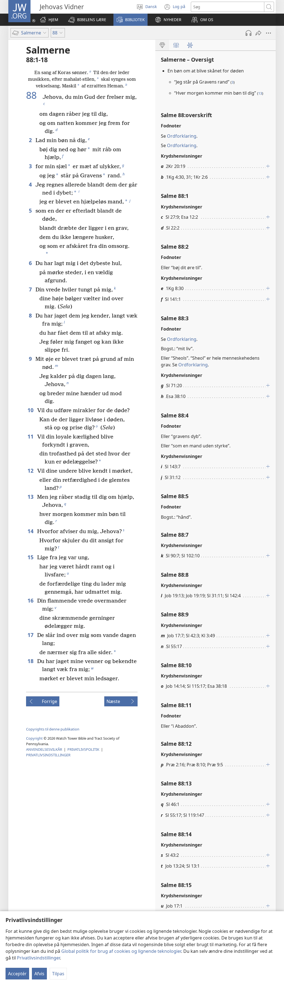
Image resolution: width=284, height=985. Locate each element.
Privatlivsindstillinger (38, 958)
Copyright (34, 738)
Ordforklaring (181, 136)
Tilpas (58, 974)
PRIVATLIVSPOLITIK (83, 749)
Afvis (39, 974)
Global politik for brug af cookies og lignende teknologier (121, 951)
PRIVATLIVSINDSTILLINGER (48, 754)
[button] (87, 20)
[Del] (258, 33)
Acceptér (17, 974)
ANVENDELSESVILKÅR (44, 749)
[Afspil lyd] (248, 33)
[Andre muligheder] (268, 33)
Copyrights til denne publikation (52, 729)
